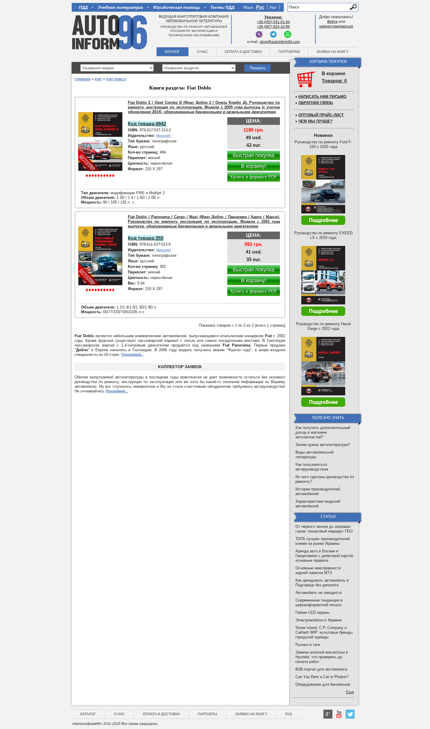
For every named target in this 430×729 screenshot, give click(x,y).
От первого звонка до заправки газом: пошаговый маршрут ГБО (323, 528)
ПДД (83, 7)
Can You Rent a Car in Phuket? (321, 677)
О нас (202, 52)
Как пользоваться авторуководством (311, 466)
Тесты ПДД (222, 7)
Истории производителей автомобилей (317, 491)
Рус (260, 7)
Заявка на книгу (333, 52)
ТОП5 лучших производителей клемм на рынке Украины (322, 541)
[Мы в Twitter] (350, 714)
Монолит (163, 136)
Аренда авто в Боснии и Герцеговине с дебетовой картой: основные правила (324, 556)
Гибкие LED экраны (312, 612)
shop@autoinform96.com (280, 42)
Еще (350, 692)
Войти (332, 22)
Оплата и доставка (243, 52)
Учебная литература (120, 7)
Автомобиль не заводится (318, 592)
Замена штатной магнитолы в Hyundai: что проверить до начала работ (321, 657)
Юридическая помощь (176, 7)
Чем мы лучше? (315, 121)
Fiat (98, 79)
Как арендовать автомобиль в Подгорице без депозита (322, 582)
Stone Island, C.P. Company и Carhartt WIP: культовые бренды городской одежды (323, 632)
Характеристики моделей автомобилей (317, 503)
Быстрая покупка (253, 155)
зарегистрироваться (336, 26)
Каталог (172, 52)
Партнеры (207, 714)
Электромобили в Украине (318, 620)
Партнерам (289, 52)
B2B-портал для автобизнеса (321, 669)
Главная (82, 79)
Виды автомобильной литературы (314, 454)
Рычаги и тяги (307, 644)
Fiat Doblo (116, 79)
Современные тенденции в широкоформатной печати (319, 602)
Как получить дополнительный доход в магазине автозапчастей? (322, 432)
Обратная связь (315, 103)
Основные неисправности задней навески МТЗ (318, 570)
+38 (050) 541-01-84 (273, 22)
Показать (258, 68)
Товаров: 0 (334, 80)
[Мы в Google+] (328, 714)
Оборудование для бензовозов (322, 684)
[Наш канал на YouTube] (339, 714)
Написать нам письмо (322, 96)
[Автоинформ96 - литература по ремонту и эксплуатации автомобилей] (110, 32)
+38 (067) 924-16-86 (273, 27)
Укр (272, 7)
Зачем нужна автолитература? (322, 444)
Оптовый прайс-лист (321, 115)
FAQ (288, 714)
